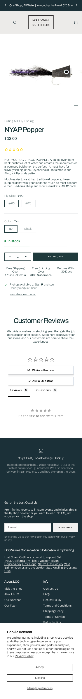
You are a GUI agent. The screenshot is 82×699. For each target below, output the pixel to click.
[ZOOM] (76, 105)
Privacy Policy (24, 656)
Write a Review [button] (43, 370)
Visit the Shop (13, 588)
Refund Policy (52, 599)
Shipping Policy (53, 611)
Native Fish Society (50, 564)
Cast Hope (29, 564)
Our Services (12, 599)
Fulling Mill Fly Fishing (19, 121)
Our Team (10, 605)
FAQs (47, 594)
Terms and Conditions (57, 605)
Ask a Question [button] (43, 381)
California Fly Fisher (25, 560)
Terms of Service (54, 616)
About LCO (11, 594)
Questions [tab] (43, 390)
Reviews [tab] (16, 390)
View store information (23, 294)
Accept (39, 667)
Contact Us (50, 588)
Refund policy (52, 622)
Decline (40, 677)
